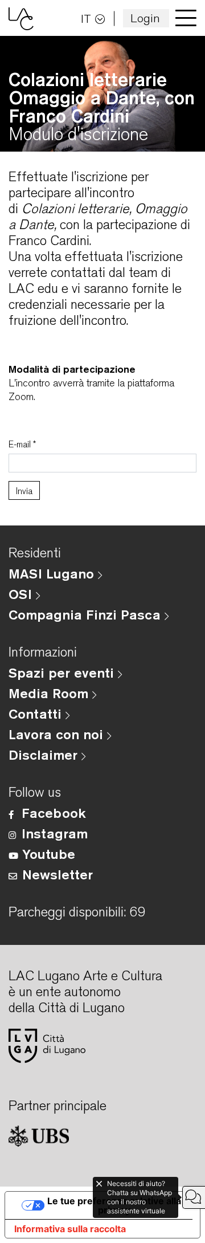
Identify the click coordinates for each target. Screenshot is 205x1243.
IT (86, 18)
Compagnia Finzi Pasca (87, 614)
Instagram (55, 833)
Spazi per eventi (63, 672)
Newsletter (57, 874)
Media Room (50, 693)
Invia (24, 491)
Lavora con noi (58, 734)
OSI (22, 593)
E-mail (22, 444)
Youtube (48, 853)
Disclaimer (45, 754)
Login (145, 18)
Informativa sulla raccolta (70, 1228)
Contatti (37, 713)
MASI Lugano (53, 573)
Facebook (54, 812)
